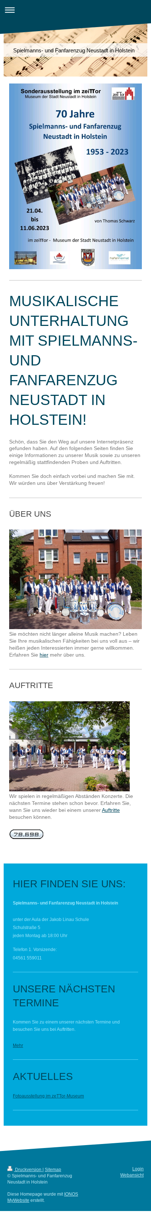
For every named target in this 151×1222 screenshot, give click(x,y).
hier (44, 655)
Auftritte (111, 810)
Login (138, 1168)
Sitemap (53, 1169)
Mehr (18, 1045)
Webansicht (132, 1175)
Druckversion (28, 1169)
